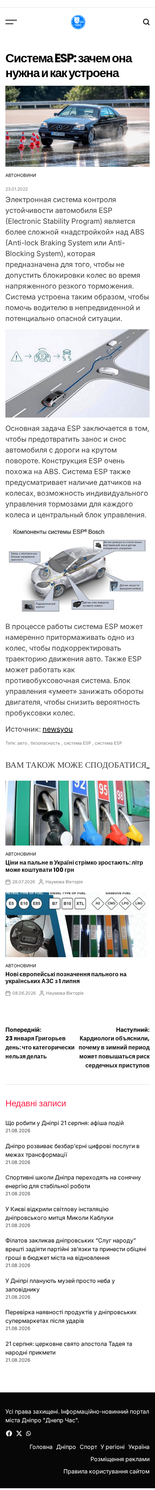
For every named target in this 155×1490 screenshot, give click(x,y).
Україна (139, 1446)
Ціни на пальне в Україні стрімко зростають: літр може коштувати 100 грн (74, 866)
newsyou (58, 729)
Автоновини (20, 175)
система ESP (77, 743)
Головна (41, 1446)
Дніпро (66, 1446)
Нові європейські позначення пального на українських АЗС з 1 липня (66, 977)
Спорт (88, 1446)
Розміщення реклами (120, 1459)
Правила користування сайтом (106, 1471)
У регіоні (113, 1446)
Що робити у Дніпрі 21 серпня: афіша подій (64, 1123)
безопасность (45, 743)
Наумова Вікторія (64, 881)
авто (22, 743)
